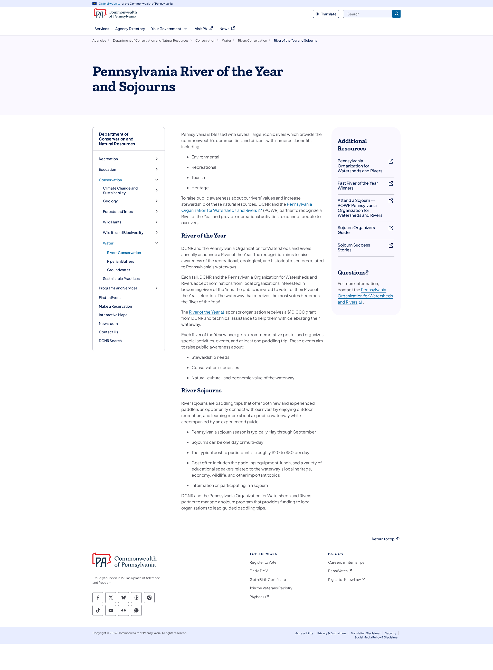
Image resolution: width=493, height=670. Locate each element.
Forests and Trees (118, 211)
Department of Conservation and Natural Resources (117, 138)
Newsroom (108, 323)
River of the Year (207, 312)
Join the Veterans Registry (271, 588)
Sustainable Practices (121, 278)
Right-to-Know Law (344, 579)
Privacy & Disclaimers (332, 633)
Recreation (108, 159)
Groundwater (118, 269)
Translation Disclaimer (366, 633)
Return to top (383, 539)
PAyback (257, 596)
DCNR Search (110, 340)
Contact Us (108, 331)
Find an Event (110, 297)
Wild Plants (112, 222)
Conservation (110, 180)
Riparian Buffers (120, 261)
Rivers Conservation (124, 252)
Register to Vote (263, 562)
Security (390, 633)
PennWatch (338, 571)
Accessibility (304, 633)
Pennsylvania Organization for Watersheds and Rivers (365, 296)
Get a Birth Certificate (268, 579)
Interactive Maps (113, 314)
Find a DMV (259, 571)
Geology (110, 201)
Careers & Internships (346, 562)
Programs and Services (118, 288)
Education (107, 169)
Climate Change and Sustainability (120, 190)
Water (108, 243)
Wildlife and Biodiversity (123, 232)
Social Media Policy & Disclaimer (377, 637)
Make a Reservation (115, 306)
